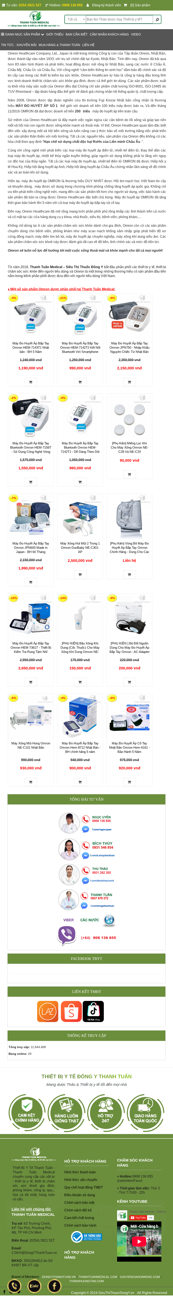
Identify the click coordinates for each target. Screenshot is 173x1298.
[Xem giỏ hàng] (126, 5)
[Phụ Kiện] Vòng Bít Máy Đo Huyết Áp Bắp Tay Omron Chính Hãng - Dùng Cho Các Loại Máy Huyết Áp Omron (129, 550)
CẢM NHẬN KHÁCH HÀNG (109, 34)
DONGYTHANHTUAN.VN (59, 1277)
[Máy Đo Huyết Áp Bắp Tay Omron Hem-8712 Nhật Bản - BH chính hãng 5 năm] (80, 716)
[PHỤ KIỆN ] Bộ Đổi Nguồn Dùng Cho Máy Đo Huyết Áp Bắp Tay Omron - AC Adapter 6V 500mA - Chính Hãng (129, 649)
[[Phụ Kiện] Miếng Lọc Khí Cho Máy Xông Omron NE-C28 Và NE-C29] (129, 416)
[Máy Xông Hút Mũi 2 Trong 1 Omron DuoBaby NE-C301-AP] (80, 516)
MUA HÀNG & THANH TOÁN (59, 45)
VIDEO (136, 34)
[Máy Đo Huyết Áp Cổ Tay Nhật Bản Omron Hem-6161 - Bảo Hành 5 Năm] (129, 716)
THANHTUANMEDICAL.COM (97, 1277)
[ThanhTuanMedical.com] (33, 18)
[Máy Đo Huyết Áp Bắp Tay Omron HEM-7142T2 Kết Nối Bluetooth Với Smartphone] (80, 316)
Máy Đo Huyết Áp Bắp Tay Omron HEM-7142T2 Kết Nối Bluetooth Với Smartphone (80, 347)
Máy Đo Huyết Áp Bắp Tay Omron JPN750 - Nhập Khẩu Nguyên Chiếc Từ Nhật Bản (129, 347)
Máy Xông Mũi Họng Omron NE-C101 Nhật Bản (30, 745)
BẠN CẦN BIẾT (77, 34)
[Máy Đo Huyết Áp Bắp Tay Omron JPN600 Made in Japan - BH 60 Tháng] (30, 516)
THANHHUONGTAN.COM (86, 1281)
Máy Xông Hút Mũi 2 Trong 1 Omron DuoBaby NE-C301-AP (80, 548)
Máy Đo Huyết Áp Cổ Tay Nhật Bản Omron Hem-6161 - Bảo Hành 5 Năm (129, 747)
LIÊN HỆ (88, 45)
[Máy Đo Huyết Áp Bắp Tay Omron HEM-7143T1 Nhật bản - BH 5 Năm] (30, 316)
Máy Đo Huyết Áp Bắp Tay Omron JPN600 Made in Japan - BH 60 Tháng (30, 548)
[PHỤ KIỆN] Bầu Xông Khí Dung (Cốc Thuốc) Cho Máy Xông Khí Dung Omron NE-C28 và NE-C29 (80, 649)
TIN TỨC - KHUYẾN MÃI (18, 45)
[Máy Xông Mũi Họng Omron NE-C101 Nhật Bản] (30, 716)
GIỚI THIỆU (55, 34)
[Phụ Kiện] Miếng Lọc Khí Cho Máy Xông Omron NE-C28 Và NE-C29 (129, 447)
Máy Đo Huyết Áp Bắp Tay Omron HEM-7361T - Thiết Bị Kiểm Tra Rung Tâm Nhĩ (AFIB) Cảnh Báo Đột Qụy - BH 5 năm (31, 651)
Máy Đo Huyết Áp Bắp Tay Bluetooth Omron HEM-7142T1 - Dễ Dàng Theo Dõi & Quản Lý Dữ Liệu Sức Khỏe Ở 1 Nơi (80, 451)
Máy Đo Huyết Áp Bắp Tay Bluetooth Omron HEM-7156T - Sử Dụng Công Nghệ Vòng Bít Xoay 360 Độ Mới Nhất (30, 449)
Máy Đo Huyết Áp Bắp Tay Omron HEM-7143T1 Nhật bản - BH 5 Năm (30, 347)
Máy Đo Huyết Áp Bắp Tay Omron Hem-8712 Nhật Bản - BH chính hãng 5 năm (80, 747)
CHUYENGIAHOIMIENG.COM (140, 1277)
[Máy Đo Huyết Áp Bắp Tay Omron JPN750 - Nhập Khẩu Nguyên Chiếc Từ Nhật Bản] (129, 316)
